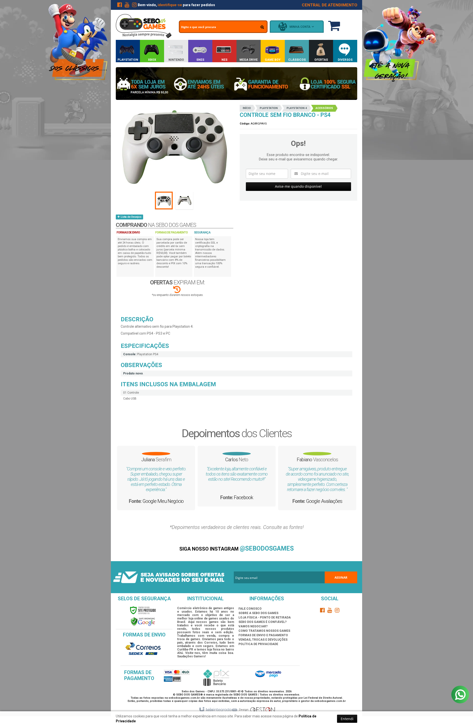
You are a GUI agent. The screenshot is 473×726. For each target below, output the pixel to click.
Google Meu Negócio (163, 501)
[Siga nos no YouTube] (330, 611)
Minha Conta (299, 27)
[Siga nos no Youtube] (127, 5)
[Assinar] (341, 577)
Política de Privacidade (258, 644)
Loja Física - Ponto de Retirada (264, 617)
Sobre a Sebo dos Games (258, 613)
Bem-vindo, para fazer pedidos (176, 5)
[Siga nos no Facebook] (119, 5)
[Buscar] (262, 27)
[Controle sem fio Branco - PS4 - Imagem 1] (164, 200)
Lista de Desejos (130, 216)
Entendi (347, 718)
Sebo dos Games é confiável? (262, 622)
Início (247, 108)
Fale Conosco (250, 608)
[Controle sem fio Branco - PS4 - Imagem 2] (184, 200)
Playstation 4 (297, 108)
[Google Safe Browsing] (143, 621)
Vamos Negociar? (253, 626)
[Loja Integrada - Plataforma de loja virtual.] (218, 709)
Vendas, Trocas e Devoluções (262, 639)
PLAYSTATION (269, 108)
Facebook (243, 497)
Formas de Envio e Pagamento (263, 635)
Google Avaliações (324, 501)
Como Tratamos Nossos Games (264, 631)
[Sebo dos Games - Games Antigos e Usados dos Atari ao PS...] (143, 26)
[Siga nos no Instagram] (134, 5)
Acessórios (324, 108)
